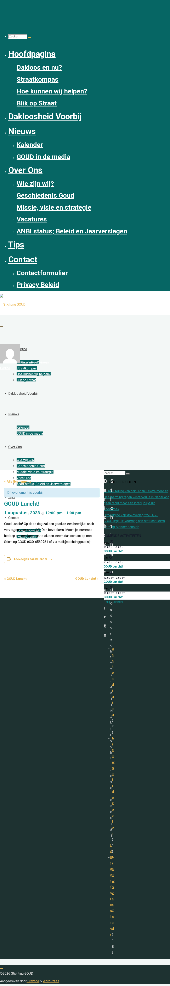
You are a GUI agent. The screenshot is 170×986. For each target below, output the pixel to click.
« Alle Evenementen (18, 481)
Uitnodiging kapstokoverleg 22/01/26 (131, 515)
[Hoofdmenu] (1, 326)
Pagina (5, 368)
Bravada (33, 981)
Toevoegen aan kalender (30, 559)
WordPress (51, 981)
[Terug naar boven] (1, 968)
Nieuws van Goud (113, 893)
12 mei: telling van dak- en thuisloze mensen (136, 491)
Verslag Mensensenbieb (121, 527)
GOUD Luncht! (15, 579)
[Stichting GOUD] (13, 304)
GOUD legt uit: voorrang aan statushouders (134, 521)
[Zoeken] (29, 37)
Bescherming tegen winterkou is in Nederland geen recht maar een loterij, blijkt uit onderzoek (136, 503)
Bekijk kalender (113, 602)
